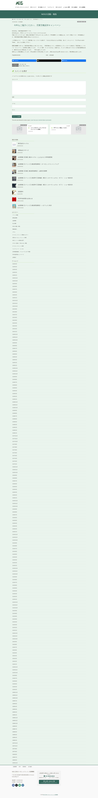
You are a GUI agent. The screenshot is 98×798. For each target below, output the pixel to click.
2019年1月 (14, 399)
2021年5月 (14, 320)
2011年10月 (14, 638)
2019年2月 (14, 396)
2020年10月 (15, 340)
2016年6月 (14, 483)
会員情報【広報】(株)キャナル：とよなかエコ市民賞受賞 (35, 157)
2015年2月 (14, 528)
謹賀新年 (20, 191)
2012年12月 (15, 602)
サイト (13, 109)
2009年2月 (14, 712)
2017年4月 (14, 455)
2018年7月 (14, 416)
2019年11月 (14, 371)
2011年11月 (14, 636)
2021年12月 (15, 300)
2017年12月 (15, 435)
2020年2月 (14, 362)
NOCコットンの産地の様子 (18, 240)
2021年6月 (14, 317)
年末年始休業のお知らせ (25, 198)
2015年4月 (14, 523)
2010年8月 (14, 675)
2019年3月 (14, 393)
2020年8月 (14, 345)
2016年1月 (14, 497)
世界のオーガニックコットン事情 (19, 237)
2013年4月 (14, 590)
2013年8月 (14, 579)
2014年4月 (14, 557)
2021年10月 (15, 306)
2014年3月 (14, 559)
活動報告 (24, 766)
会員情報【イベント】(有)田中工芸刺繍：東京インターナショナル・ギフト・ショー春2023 (45, 178)
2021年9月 (14, 309)
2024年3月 (14, 263)
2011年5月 (14, 652)
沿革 (20, 766)
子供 (28, 65)
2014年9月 (14, 543)
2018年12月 (15, 402)
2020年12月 (15, 334)
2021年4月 (14, 323)
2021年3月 (14, 325)
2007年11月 (14, 745)
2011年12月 (14, 633)
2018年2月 (14, 430)
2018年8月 (14, 413)
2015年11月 (14, 503)
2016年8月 (14, 478)
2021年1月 (14, 331)
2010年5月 (14, 683)
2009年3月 (14, 709)
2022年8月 (14, 286)
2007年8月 (14, 748)
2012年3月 (14, 624)
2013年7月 (14, 582)
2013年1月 (14, 599)
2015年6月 (14, 517)
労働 (21, 65)
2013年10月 (15, 574)
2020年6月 (14, 351)
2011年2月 (14, 661)
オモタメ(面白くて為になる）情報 (19, 243)
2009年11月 (14, 695)
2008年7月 (14, 729)
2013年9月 (14, 576)
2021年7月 (14, 314)
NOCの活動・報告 (81, 21)
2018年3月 (14, 427)
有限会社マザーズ (23, 150)
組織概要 (15, 766)
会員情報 (14, 220)
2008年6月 (14, 731)
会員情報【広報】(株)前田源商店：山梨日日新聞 (32, 171)
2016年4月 (14, 489)
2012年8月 (14, 613)
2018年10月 (15, 407)
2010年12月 (15, 667)
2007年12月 (15, 743)
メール (13, 103)
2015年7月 (14, 514)
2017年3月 (14, 458)
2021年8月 (14, 311)
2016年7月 (14, 480)
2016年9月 (14, 475)
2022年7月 (14, 289)
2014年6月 (14, 551)
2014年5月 (14, 554)
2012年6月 (14, 616)
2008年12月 (15, 717)
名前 (13, 97)
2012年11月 (14, 605)
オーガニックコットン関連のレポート (20, 234)
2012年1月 (14, 630)
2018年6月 (14, 418)
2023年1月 (14, 275)
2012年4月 (14, 621)
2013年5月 (14, 588)
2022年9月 (14, 283)
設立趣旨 (30, 766)
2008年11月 (14, 720)
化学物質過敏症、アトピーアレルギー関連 (21, 251)
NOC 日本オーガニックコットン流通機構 (50, 794)
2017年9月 (14, 444)
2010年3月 (14, 686)
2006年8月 (14, 754)
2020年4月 (14, 356)
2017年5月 (14, 452)
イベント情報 (15, 215)
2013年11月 (14, 571)
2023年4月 (14, 266)
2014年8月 (14, 545)
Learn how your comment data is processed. (41, 120)
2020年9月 (14, 342)
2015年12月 (15, 500)
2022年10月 (15, 280)
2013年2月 (14, 596)
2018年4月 (14, 424)
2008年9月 (14, 726)
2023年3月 (14, 269)
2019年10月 (15, 373)
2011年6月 (14, 650)
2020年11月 (14, 337)
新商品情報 (14, 217)
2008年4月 (14, 737)
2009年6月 (14, 703)
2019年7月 (14, 382)
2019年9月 (14, 376)
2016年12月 (15, 466)
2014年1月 (14, 565)
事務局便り (14, 229)
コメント (15, 79)
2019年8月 (14, 379)
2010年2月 (14, 689)
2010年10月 (15, 672)
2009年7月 (14, 700)
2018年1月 (14, 433)
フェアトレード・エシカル (18, 248)
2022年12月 (15, 278)
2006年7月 (14, 757)
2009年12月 (15, 692)
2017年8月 (14, 447)
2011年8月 (14, 644)
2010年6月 (14, 681)
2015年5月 (14, 520)
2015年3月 (14, 526)
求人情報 (14, 223)
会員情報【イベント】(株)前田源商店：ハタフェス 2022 (35, 205)
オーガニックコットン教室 (18, 246)
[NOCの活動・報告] (19, 129)
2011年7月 (14, 647)
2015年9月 (14, 509)
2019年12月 (15, 368)
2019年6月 (14, 385)
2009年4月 (14, 706)
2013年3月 (14, 593)
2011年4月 (14, 655)
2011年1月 (14, 664)
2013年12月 (15, 568)
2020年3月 (14, 359)
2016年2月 (14, 495)
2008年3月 (14, 740)
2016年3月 (14, 492)
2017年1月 (14, 464)
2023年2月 (14, 272)
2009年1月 (14, 714)
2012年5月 (14, 619)
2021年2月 (14, 328)
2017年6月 (14, 449)
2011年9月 (14, 641)
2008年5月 (14, 734)
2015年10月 (15, 506)
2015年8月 (14, 512)
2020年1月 (14, 365)
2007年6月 (14, 751)
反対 (25, 65)
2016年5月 (14, 486)
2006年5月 (14, 760)
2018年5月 (14, 421)
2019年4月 (14, 390)
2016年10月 (15, 472)
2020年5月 (14, 354)
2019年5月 (14, 387)
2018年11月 (14, 404)
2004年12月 (15, 762)
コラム (13, 232)
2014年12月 (15, 534)
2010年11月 (14, 669)
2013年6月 (14, 585)
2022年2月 (14, 294)
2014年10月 (15, 540)
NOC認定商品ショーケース (18, 254)
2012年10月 (15, 607)
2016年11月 (14, 469)
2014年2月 (14, 562)
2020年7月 (14, 348)
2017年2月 (14, 461)
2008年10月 (15, 723)
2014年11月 (14, 537)
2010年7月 (14, 678)
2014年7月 (14, 548)
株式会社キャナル (23, 143)
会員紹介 (14, 257)
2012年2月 (14, 627)
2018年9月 (14, 410)
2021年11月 (14, 303)
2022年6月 (14, 292)
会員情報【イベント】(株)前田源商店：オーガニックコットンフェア (38, 164)
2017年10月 (15, 441)
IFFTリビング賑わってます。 (61, 127)
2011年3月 (14, 658)
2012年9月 (14, 610)
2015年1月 (14, 531)
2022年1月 (14, 297)
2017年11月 (14, 438)
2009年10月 (15, 698)
